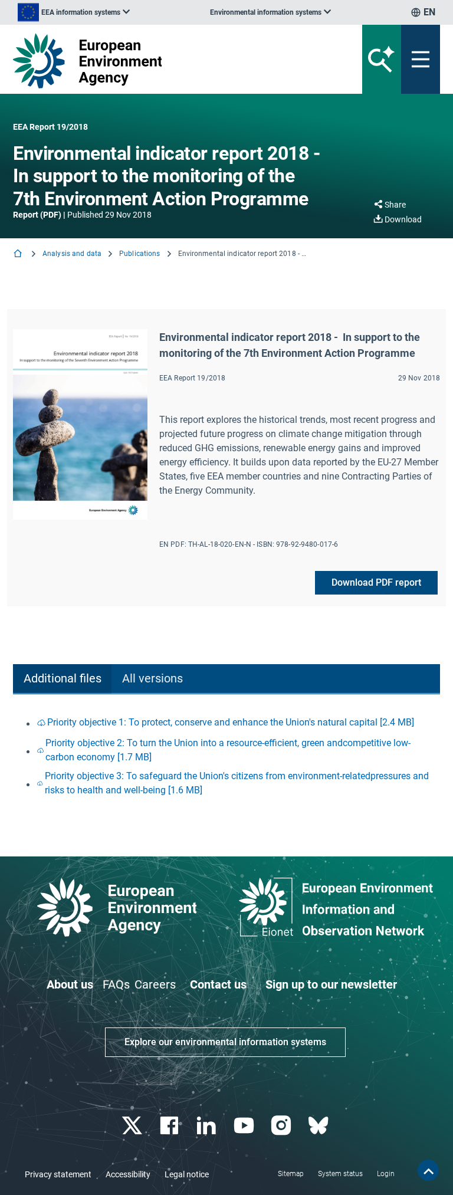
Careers (155, 984)
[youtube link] (245, 1126)
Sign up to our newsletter (331, 984)
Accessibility (128, 1174)
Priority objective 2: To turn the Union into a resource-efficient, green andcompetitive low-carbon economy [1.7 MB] (228, 750)
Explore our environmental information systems (225, 1042)
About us (70, 984)
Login (386, 1174)
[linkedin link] (208, 1126)
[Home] (19, 254)
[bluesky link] (319, 1126)
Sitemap (291, 1174)
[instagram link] (282, 1126)
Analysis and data (71, 253)
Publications (139, 253)
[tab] (62, 679)
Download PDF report (376, 582)
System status (340, 1174)
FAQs (116, 984)
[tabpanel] (226, 756)
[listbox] (73, 12)
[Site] (152, 60)
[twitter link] (133, 1126)
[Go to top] (428, 1170)
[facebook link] (171, 1126)
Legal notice (187, 1174)
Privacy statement (58, 1174)
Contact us (218, 984)
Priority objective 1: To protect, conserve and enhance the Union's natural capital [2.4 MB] (230, 722)
